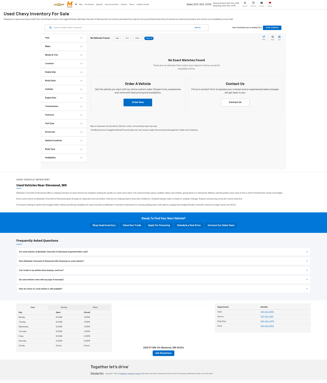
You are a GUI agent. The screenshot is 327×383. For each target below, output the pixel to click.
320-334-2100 (267, 317)
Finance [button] (124, 4)
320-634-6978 (267, 321)
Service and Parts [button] (112, 4)
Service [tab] (64, 307)
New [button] (81, 4)
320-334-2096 (267, 312)
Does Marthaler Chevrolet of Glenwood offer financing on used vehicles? (51, 261)
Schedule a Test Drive (189, 225)
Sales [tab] (33, 307)
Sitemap (131, 373)
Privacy (138, 373)
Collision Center (143, 4)
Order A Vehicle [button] (272, 27)
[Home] (76, 4)
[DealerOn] (97, 373)
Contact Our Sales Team (221, 225)
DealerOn (123, 373)
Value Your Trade (132, 225)
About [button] (131, 4)
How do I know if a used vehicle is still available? (40, 289)
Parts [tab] (95, 307)
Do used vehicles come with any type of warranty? (41, 279)
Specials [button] (99, 4)
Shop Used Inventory (104, 225)
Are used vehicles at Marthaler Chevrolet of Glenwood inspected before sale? (53, 252)
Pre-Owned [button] (89, 4)
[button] (138, 102)
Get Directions (163, 353)
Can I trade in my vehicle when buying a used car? (41, 270)
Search (198, 27)
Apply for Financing (159, 225)
